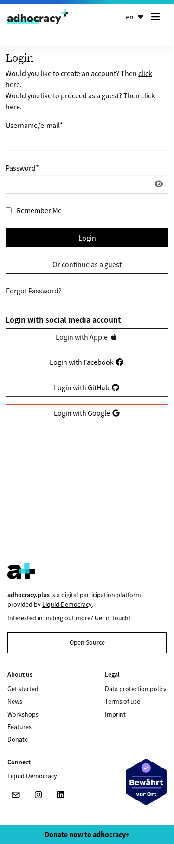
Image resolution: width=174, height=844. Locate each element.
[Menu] (157, 16)
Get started (23, 689)
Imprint (115, 714)
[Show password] (159, 184)
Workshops (23, 714)
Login (87, 237)
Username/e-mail (34, 125)
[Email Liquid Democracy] (15, 795)
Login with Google (82, 413)
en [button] (130, 16)
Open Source (87, 642)
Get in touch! (112, 618)
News (14, 701)
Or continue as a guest (87, 264)
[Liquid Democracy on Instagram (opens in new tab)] (38, 795)
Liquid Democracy (67, 604)
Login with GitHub (82, 387)
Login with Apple (82, 337)
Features (19, 727)
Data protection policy (136, 689)
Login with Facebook (82, 362)
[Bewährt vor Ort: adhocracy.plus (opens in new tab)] (146, 782)
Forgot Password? (34, 290)
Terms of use (122, 701)
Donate (17, 739)
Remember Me (39, 210)
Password (22, 167)
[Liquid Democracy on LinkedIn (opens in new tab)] (60, 795)
